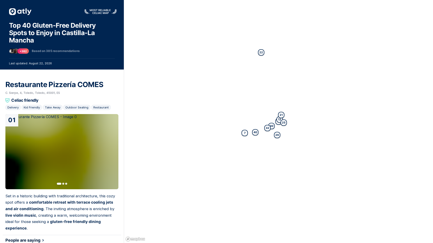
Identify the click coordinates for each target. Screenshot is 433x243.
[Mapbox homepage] (135, 239)
